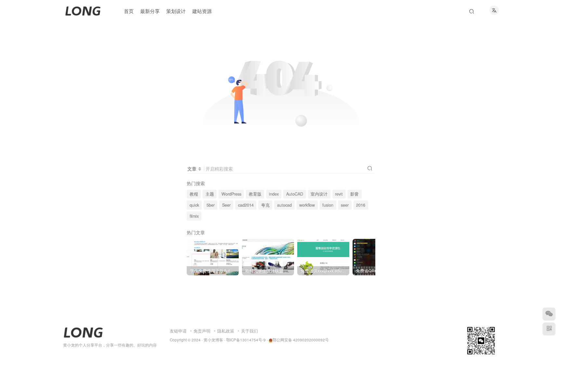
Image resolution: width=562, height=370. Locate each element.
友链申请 (178, 331)
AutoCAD (294, 194)
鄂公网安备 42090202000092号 (301, 339)
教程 (194, 194)
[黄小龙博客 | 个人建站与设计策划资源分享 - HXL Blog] (83, 332)
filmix (194, 216)
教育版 (255, 194)
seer (345, 205)
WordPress (231, 194)
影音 (354, 194)
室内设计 (319, 194)
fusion (327, 205)
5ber (211, 205)
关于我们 (249, 331)
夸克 (265, 205)
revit (339, 194)
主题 (210, 194)
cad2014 (246, 205)
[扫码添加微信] (548, 314)
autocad (284, 205)
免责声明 (202, 331)
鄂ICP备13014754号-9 (246, 339)
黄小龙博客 (213, 339)
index (274, 194)
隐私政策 (225, 331)
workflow (307, 205)
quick (194, 205)
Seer (226, 205)
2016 (360, 205)
